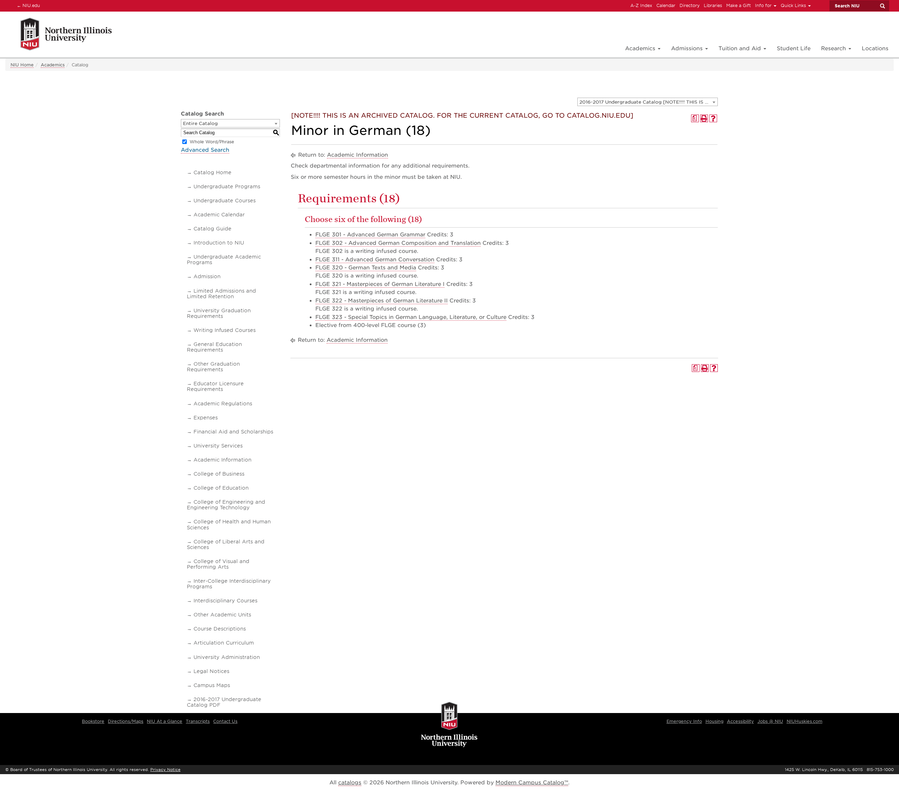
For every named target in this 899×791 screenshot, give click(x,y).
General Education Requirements (214, 347)
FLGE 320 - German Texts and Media (365, 267)
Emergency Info (684, 721)
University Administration (226, 657)
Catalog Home (212, 172)
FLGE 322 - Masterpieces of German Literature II (381, 301)
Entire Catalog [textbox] (200, 123)
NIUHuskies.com (804, 721)
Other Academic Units (222, 614)
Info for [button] (764, 5)
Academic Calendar (219, 214)
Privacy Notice (165, 769)
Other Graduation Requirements (213, 366)
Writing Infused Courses (224, 330)
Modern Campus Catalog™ (532, 782)
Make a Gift (738, 5)
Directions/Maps (125, 721)
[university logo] (449, 725)
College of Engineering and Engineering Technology (226, 504)
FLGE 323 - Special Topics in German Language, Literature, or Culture (410, 317)
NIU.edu (27, 5)
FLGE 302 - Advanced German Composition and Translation (398, 243)
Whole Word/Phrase (212, 141)
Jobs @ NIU (770, 721)
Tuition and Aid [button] (740, 48)
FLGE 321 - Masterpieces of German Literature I (380, 284)
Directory (690, 5)
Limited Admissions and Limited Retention (221, 293)
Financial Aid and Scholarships (233, 431)
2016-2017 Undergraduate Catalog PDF (224, 702)
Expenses (205, 417)
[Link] (58, 35)
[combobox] (647, 102)
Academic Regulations (222, 403)
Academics (53, 64)
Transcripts (198, 721)
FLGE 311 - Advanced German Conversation (374, 259)
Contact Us (225, 721)
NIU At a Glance (164, 721)
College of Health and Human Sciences (229, 524)
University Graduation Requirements (219, 313)
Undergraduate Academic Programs (224, 259)
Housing (714, 721)
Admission (207, 276)
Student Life (794, 48)
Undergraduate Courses (224, 200)
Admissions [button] (687, 48)
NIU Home (22, 64)
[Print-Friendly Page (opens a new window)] (704, 118)
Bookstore (93, 721)
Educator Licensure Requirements (215, 386)
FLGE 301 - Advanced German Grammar (370, 234)
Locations (875, 48)
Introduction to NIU (218, 243)
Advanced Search (205, 150)
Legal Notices (211, 671)
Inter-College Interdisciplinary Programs (229, 583)
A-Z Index (641, 5)
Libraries (713, 5)
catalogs (349, 782)
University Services (218, 446)
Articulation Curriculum (223, 643)
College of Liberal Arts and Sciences (225, 544)
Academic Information (222, 460)
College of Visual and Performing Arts (218, 564)
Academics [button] (641, 48)
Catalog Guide (212, 228)
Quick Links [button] (794, 5)
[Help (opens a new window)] (713, 118)
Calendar (665, 5)
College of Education (221, 488)
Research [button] (834, 48)
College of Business (218, 474)
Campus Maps (211, 685)
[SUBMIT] (882, 6)
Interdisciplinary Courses (225, 600)
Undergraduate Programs (226, 186)
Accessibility (740, 721)
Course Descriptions (219, 629)
